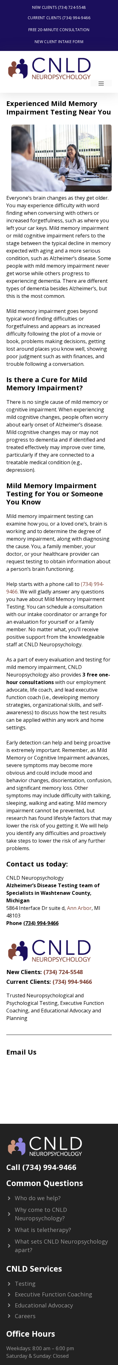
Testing (25, 1283)
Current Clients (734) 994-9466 (59, 17)
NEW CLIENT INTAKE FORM (59, 41)
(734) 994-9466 (72, 981)
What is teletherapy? (43, 1230)
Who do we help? (38, 1198)
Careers (25, 1316)
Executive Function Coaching (53, 1294)
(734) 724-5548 (63, 972)
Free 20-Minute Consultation (59, 29)
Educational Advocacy (44, 1305)
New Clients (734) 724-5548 (59, 7)
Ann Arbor (79, 908)
